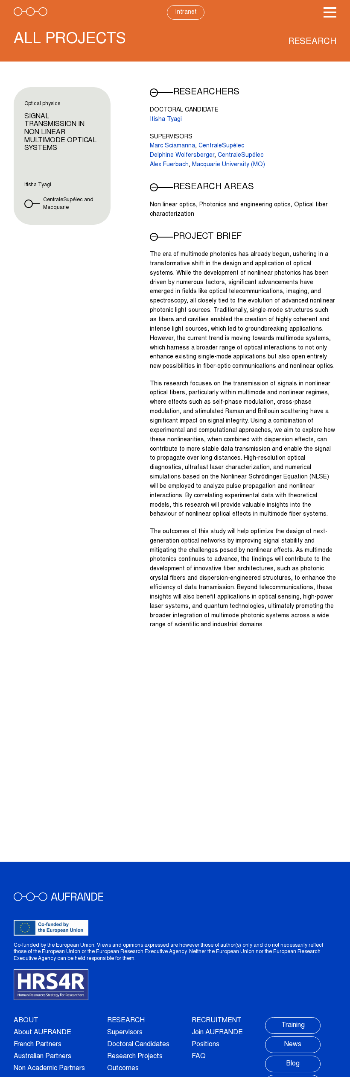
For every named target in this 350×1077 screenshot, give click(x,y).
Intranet (186, 12)
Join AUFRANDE (217, 1032)
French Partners (37, 1044)
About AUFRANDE (42, 1032)
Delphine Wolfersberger (182, 155)
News (292, 1044)
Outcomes (123, 1068)
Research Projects (135, 1056)
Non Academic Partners (49, 1068)
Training (293, 1025)
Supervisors (125, 1032)
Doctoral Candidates (138, 1044)
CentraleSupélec (221, 146)
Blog (293, 1063)
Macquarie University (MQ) (228, 165)
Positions (205, 1044)
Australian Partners (42, 1056)
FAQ (199, 1056)
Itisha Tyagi (166, 120)
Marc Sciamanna (172, 146)
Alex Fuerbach (169, 165)
